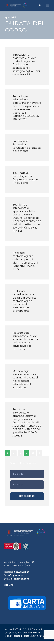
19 (33, 453)
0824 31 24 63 (21, 571)
